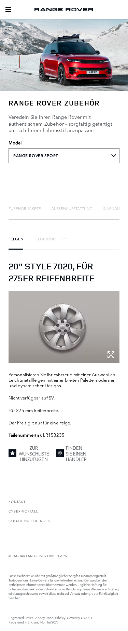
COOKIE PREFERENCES (29, 520)
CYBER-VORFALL (23, 511)
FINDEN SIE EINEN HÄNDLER (76, 453)
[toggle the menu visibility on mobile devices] (8, 9)
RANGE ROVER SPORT (35, 155)
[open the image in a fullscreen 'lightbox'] (64, 327)
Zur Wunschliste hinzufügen (34, 453)
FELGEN (16, 238)
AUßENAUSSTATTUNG (72, 208)
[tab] (25, 208)
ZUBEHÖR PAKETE (25, 208)
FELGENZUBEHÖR (49, 238)
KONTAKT (17, 501)
